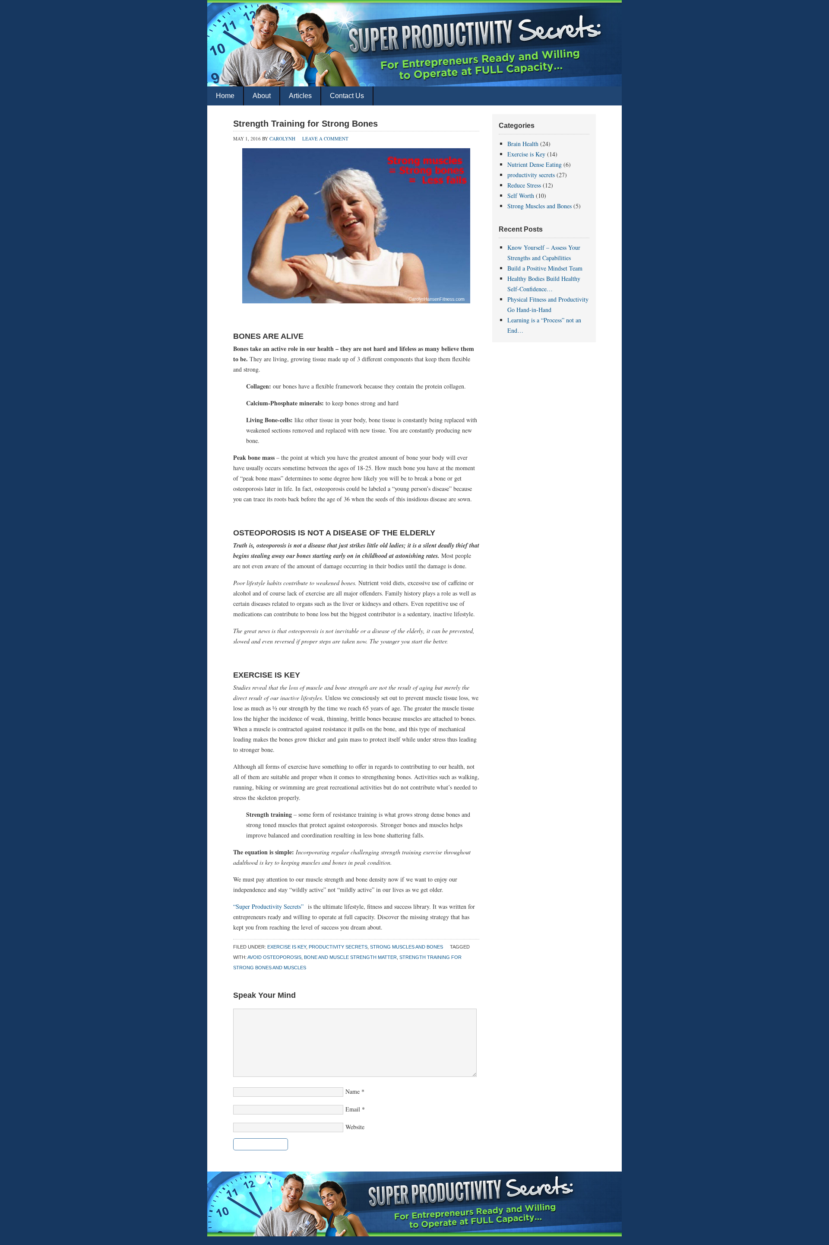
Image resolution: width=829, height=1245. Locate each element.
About (262, 95)
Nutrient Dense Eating (534, 164)
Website (354, 1127)
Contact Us (347, 95)
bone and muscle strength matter (350, 957)
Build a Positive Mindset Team (544, 268)
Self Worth (520, 195)
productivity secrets (338, 946)
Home (225, 95)
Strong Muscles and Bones (406, 946)
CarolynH (282, 138)
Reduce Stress (524, 185)
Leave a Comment (325, 138)
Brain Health (522, 144)
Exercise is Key (286, 946)
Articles (300, 95)
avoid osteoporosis (274, 957)
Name (352, 1091)
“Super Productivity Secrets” (269, 906)
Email (352, 1109)
